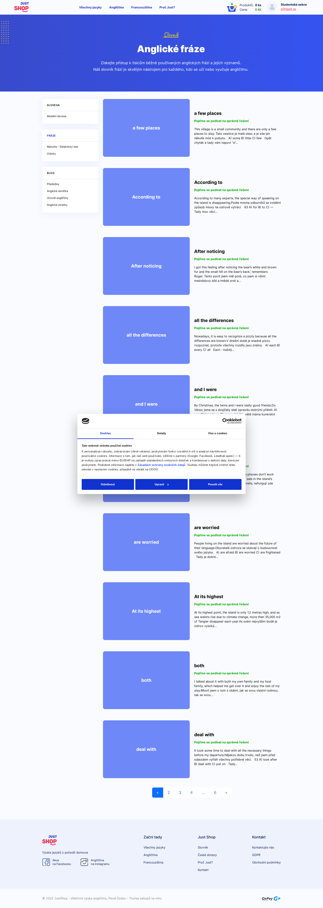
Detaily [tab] (161, 433)
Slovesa (53, 105)
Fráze (51, 135)
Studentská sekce (294, 4)
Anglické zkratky (57, 204)
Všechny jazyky (90, 7)
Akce (62, 862)
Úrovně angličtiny (57, 197)
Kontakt (203, 870)
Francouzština (141, 7)
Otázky (51, 153)
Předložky (53, 184)
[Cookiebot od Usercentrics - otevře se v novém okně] (225, 421)
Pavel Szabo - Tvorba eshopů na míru (135, 898)
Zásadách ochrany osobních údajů (161, 464)
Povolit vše (215, 484)
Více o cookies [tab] (217, 433)
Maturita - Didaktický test (62, 146)
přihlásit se (288, 9)
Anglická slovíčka (57, 191)
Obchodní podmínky (266, 862)
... (203, 792)
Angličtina (116, 7)
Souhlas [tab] (105, 433)
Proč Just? (167, 7)
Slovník (170, 34)
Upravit (159, 484)
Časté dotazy (207, 855)
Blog (51, 173)
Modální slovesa (56, 116)
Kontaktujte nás (263, 847)
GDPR (256, 855)
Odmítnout (108, 484)
